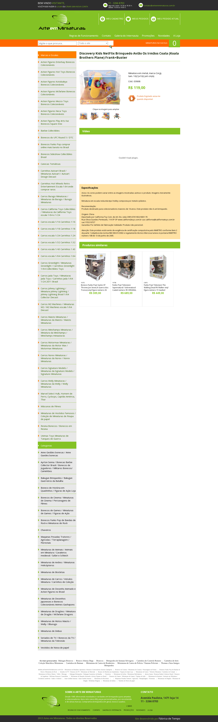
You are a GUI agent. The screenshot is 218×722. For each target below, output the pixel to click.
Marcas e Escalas (49, 55)
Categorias (46, 445)
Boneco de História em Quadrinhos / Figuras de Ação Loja (58, 489)
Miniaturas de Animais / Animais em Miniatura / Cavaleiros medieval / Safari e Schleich (57, 552)
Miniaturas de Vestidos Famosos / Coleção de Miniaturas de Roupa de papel (58, 416)
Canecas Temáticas (51, 163)
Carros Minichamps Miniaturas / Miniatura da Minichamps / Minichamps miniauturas (57, 332)
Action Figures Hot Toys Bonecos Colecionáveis (58, 73)
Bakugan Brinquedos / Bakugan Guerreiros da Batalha (56, 479)
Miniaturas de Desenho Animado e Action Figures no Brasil (58, 590)
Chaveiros (46, 529)
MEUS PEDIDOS (140, 18)
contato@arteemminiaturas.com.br (159, 5)
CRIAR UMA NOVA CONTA (77, 6)
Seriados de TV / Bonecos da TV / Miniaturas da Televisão (58, 639)
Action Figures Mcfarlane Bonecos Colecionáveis (58, 93)
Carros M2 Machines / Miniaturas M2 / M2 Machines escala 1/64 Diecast (57, 307)
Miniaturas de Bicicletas (53, 572)
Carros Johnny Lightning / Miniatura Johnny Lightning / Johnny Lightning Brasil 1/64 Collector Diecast (55, 293)
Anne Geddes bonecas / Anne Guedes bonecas (56, 454)
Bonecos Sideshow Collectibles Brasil (56, 156)
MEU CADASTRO (114, 18)
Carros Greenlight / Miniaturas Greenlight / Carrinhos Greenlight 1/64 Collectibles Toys (57, 265)
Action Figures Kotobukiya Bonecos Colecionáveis (54, 83)
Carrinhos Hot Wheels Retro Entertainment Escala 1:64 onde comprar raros (57, 186)
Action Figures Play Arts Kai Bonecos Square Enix (55, 122)
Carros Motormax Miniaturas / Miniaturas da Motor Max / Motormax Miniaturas (56, 345)
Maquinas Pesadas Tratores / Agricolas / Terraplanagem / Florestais (56, 539)
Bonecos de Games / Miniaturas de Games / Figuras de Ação (57, 512)
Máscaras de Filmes (51, 406)
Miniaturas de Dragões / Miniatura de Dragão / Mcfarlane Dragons (58, 613)
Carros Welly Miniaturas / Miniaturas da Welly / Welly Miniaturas (54, 383)
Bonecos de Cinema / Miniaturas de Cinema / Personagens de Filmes (57, 500)
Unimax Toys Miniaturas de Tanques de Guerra (55, 437)
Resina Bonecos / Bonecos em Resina (56, 427)
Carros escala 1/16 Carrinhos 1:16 (58, 221)
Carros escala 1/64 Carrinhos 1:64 (58, 255)
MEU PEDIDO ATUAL (168, 18)
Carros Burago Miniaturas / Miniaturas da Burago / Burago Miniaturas (56, 199)
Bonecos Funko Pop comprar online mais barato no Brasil (55, 146)
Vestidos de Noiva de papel (55, 647)
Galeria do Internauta (126, 35)
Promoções (148, 35)
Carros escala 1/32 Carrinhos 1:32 (58, 242)
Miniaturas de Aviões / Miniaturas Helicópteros (58, 564)
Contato (106, 35)
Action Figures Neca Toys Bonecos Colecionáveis (54, 112)
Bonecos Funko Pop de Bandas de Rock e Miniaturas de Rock (58, 522)
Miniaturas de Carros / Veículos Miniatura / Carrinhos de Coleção (57, 580)
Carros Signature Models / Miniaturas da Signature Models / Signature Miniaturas (57, 370)
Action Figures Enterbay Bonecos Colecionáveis (58, 63)
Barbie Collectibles (50, 130)
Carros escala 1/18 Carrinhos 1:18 (58, 228)
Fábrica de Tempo (169, 718)
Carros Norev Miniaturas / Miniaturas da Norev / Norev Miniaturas (55, 358)
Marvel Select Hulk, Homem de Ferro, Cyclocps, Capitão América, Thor (58, 396)
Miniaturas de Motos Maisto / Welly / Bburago (56, 623)
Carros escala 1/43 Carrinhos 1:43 (58, 249)
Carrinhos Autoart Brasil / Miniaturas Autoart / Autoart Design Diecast (55, 173)
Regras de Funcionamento (83, 35)
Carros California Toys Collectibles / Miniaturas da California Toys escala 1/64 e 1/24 (58, 212)
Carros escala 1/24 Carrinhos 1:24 (58, 235)
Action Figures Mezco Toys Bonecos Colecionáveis (54, 103)
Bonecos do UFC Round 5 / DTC (57, 137)
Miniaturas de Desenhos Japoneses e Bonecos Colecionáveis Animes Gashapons (58, 601)
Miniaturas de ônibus (51, 630)
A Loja (176, 35)
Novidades (164, 35)
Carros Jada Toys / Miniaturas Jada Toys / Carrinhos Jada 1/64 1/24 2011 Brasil (57, 278)
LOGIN (59, 6)
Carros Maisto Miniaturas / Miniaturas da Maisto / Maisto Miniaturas (56, 319)
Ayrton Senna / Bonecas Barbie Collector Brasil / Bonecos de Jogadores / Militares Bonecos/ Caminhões (57, 467)
